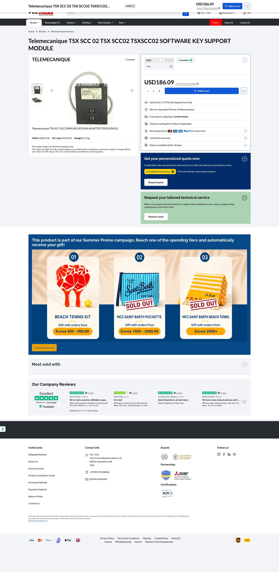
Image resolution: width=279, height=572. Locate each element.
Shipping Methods (37, 454)
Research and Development (159, 541)
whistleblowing (123, 541)
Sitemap (147, 538)
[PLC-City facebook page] (223, 453)
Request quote (155, 182)
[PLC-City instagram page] (218, 453)
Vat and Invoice (36, 468)
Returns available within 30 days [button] (166, 145)
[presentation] (51, 90)
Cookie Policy (161, 538)
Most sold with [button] (46, 364)
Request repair (156, 216)
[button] (244, 64)
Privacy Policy (107, 538)
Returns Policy (35, 496)
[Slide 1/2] (98, 94)
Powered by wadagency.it (38, 521)
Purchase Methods (37, 482)
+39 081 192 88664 (99, 472)
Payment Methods (37, 489)
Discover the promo (44, 347)
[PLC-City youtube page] (234, 453)
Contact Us (34, 503)
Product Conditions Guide (41, 475)
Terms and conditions (128, 538)
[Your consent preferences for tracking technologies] (3, 429)
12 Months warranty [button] (160, 138)
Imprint (138, 541)
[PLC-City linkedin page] (229, 453)
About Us (33, 461)
